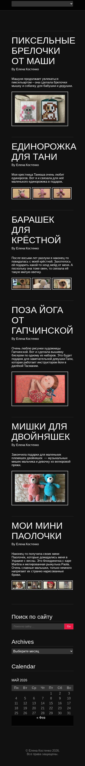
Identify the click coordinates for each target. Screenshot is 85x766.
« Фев (41, 717)
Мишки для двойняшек (41, 431)
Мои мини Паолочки (37, 531)
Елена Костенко (27, 69)
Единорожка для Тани (44, 151)
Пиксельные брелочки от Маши (43, 50)
